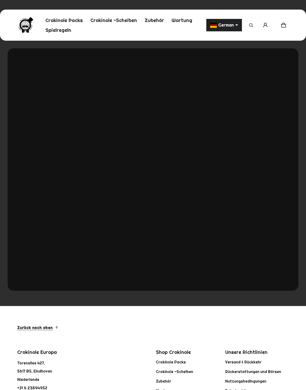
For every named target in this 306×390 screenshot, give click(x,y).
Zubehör (163, 381)
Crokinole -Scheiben (174, 371)
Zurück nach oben (35, 327)
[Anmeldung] (265, 25)
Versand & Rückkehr (243, 362)
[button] (251, 25)
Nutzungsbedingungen (245, 381)
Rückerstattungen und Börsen (253, 371)
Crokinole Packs (171, 362)
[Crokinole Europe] (25, 25)
